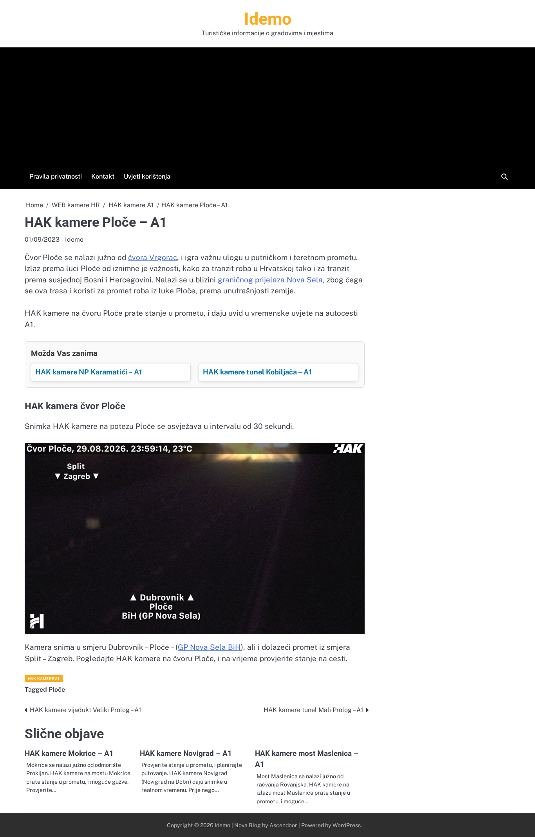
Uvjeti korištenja (147, 176)
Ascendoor (283, 825)
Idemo (267, 19)
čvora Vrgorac (152, 257)
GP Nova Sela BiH (209, 647)
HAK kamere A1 (44, 678)
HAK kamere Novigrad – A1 (186, 753)
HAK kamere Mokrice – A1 (69, 753)
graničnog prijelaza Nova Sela (270, 279)
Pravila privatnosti (55, 176)
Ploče (57, 689)
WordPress (347, 825)
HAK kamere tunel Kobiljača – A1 (257, 372)
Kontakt (102, 176)
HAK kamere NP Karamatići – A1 (88, 372)
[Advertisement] (267, 111)
